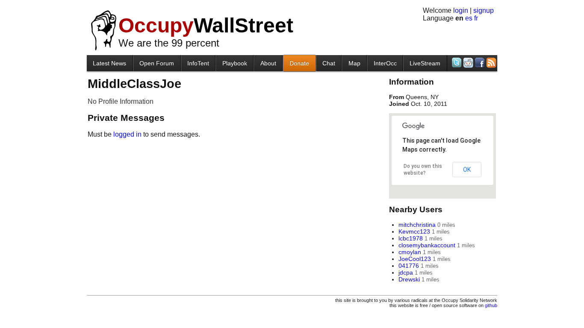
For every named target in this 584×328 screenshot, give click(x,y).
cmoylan (409, 252)
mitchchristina (417, 224)
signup (483, 10)
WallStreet (205, 25)
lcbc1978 (410, 238)
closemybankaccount (426, 245)
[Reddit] (467, 62)
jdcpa (405, 272)
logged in (127, 134)
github (491, 305)
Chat (328, 63)
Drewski (409, 279)
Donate (299, 63)
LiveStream (425, 63)
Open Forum (156, 63)
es (468, 18)
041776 (408, 265)
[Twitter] (456, 62)
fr (476, 18)
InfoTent (198, 63)
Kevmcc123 (414, 231)
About (268, 63)
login (460, 10)
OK (467, 169)
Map (354, 63)
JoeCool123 (414, 258)
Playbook (234, 63)
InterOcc (385, 63)
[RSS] (490, 62)
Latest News (109, 63)
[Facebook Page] (479, 62)
